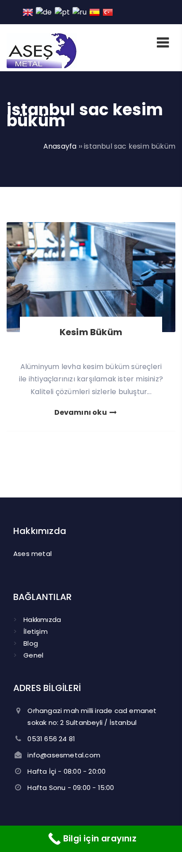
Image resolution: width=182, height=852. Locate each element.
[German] (44, 12)
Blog (30, 643)
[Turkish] (108, 12)
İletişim (35, 631)
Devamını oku (81, 412)
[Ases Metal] (42, 66)
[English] (28, 12)
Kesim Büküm (91, 332)
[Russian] (79, 12)
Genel (33, 655)
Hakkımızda (42, 619)
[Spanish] (95, 12)
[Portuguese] (63, 12)
